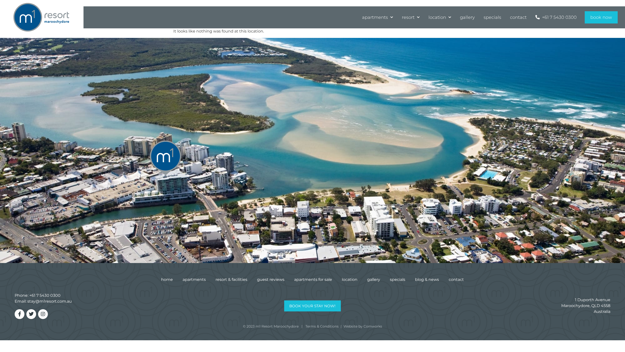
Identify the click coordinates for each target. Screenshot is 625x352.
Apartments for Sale (313, 279)
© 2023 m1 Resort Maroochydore (271, 326)
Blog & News (427, 279)
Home (167, 279)
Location (437, 17)
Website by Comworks (363, 326)
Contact (518, 17)
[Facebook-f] (19, 314)
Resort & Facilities (231, 279)
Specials (492, 17)
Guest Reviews (270, 279)
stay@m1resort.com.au (49, 301)
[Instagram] (43, 314)
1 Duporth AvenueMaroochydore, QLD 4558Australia (585, 305)
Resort (408, 17)
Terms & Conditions (322, 326)
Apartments (375, 17)
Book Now (601, 17)
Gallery (467, 17)
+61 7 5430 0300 (45, 295)
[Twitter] (31, 314)
